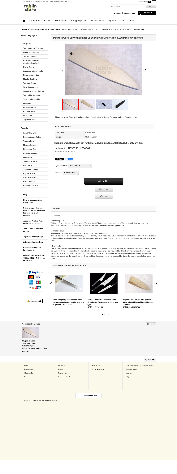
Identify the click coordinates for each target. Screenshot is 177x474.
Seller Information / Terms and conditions (139, 365)
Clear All (152, 324)
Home (26, 365)
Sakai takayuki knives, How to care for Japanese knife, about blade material (34, 212)
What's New (96, 365)
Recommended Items (65, 377)
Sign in (118, 13)
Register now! (130, 13)
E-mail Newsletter (98, 369)
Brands (60, 369)
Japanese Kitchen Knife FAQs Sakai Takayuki (33, 222)
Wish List (103, 196)
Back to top (151, 359)
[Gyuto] (103, 69)
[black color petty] (120, 104)
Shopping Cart (29, 373)
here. (122, 226)
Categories (62, 365)
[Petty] (87, 104)
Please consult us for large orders (32, 249)
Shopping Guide (131, 369)
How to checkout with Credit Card (32, 201)
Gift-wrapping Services (33, 242)
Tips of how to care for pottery (33, 230)
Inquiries (129, 373)
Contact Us (103, 189)
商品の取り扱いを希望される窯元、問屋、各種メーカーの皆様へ (34, 257)
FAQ (25, 194)
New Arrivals (62, 373)
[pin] (103, 104)
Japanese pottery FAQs (33, 237)
